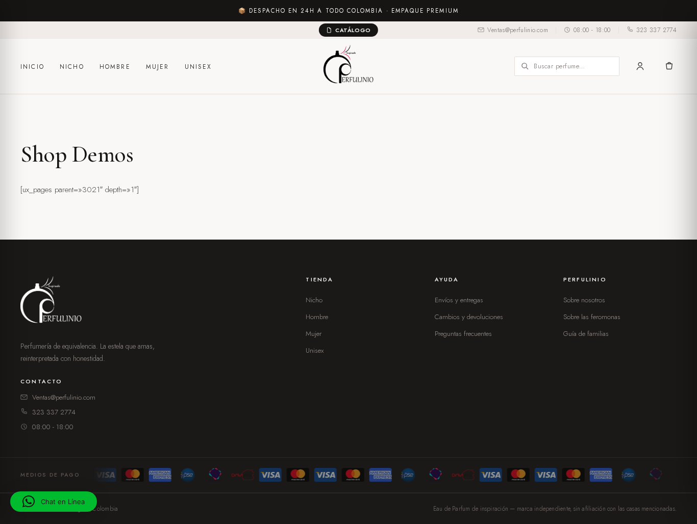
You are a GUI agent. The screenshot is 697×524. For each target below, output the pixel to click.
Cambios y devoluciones (469, 317)
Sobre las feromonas (591, 317)
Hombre (115, 66)
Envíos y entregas (459, 300)
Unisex (198, 66)
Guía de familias (586, 333)
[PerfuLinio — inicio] (348, 66)
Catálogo (353, 30)
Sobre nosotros (584, 300)
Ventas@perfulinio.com (517, 30)
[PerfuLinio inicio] (53, 302)
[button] (53, 501)
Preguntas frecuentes (463, 333)
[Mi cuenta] (640, 66)
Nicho (72, 66)
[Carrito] (669, 66)
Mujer (157, 66)
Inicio (32, 66)
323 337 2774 (656, 30)
